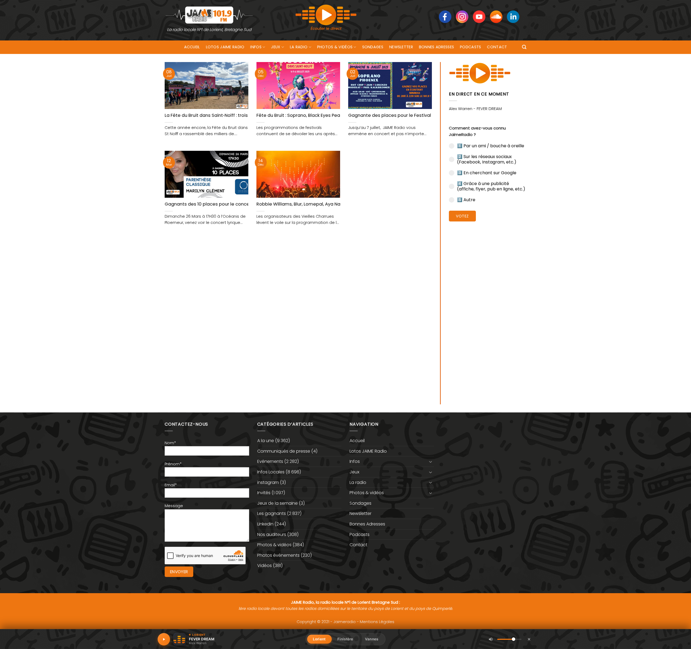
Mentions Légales (377, 621)
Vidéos (264, 565)
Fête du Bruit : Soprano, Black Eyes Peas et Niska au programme (326, 115)
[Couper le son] (490, 639)
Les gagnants (271, 513)
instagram (268, 482)
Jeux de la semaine (277, 503)
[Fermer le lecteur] (529, 639)
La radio (298, 47)
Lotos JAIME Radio (225, 47)
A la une (265, 441)
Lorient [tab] (319, 639)
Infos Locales (270, 472)
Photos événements (278, 555)
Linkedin (265, 524)
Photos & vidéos (335, 47)
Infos (255, 47)
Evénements (270, 461)
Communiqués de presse (283, 451)
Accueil (192, 47)
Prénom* (173, 464)
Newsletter (401, 47)
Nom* (170, 443)
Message (174, 505)
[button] (524, 47)
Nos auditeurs (271, 534)
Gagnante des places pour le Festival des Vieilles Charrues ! (414, 115)
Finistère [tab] (345, 639)
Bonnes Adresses (436, 47)
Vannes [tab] (371, 639)
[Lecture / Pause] (164, 639)
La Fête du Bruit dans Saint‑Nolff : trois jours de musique (226, 115)
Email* (171, 485)
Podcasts (470, 47)
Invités (263, 493)
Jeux (275, 47)
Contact (497, 47)
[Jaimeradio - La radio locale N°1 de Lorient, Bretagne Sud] (209, 14)
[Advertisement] (487, 309)
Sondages (372, 47)
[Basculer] (431, 461)
